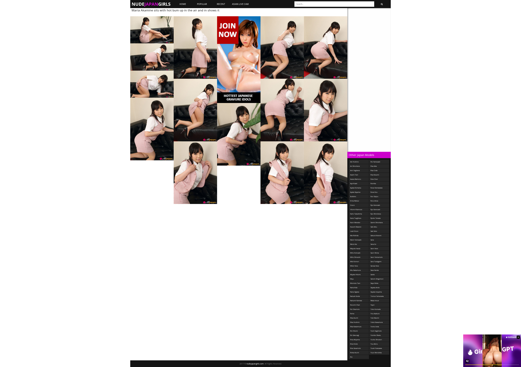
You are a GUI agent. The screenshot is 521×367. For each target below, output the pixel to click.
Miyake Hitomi (355, 274)
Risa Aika (374, 166)
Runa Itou (374, 192)
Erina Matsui (354, 201)
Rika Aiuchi (354, 318)
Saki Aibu (374, 227)
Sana (372, 240)
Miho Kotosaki (355, 253)
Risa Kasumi (375, 175)
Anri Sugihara (355, 170)
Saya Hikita (374, 283)
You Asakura (375, 314)
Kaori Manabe (355, 222)
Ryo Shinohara (376, 214)
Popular (202, 4)
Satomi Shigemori (377, 279)
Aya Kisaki (353, 183)
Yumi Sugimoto (376, 331)
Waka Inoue (375, 301)
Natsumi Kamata (356, 301)
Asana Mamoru (355, 179)
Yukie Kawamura (377, 322)
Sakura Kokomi (376, 235)
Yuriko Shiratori (376, 340)
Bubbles (353, 196)
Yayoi (372, 305)
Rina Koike (354, 344)
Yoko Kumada (376, 309)
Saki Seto (374, 231)
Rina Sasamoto (355, 348)
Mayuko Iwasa (355, 248)
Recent (221, 4)
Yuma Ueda (375, 327)
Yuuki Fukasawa (376, 348)
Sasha (373, 274)
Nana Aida (353, 287)
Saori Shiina (375, 253)
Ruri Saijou (374, 196)
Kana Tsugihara (355, 218)
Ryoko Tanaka (376, 218)
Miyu (352, 279)
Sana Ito (373, 244)
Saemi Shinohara (377, 222)
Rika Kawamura (355, 327)
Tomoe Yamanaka (377, 296)
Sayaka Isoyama (376, 292)
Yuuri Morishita (376, 353)
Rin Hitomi (354, 331)
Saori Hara (374, 248)
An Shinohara (355, 166)
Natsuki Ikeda (355, 296)
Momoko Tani (355, 283)
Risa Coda (374, 170)
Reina (352, 314)
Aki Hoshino (354, 162)
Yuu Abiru (374, 344)
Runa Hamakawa (376, 188)
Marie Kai (353, 244)
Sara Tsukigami (376, 261)
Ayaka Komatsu (355, 188)
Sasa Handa (375, 270)
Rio (351, 357)
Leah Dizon (354, 231)
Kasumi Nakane (355, 227)
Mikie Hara (354, 266)
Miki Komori (354, 261)
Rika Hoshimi (355, 322)
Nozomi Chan (355, 305)
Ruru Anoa (374, 201)
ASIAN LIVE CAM (240, 4)
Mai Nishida (354, 235)
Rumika (373, 183)
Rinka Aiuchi (354, 353)
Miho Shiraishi (355, 257)
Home (183, 4)
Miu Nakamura (355, 270)
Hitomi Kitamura (356, 209)
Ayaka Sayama (355, 192)
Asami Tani (354, 175)
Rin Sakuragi (354, 335)
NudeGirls (151, 4)
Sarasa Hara (375, 266)
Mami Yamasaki (355, 240)
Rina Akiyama (355, 340)
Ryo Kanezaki (375, 209)
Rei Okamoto (355, 309)
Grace (352, 205)
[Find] (381, 4)
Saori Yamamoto (377, 257)
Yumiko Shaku (376, 335)
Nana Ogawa (354, 292)
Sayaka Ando (375, 287)
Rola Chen (374, 179)
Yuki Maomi (375, 318)
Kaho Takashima (356, 214)
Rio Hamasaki (375, 162)
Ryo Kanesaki (375, 205)
